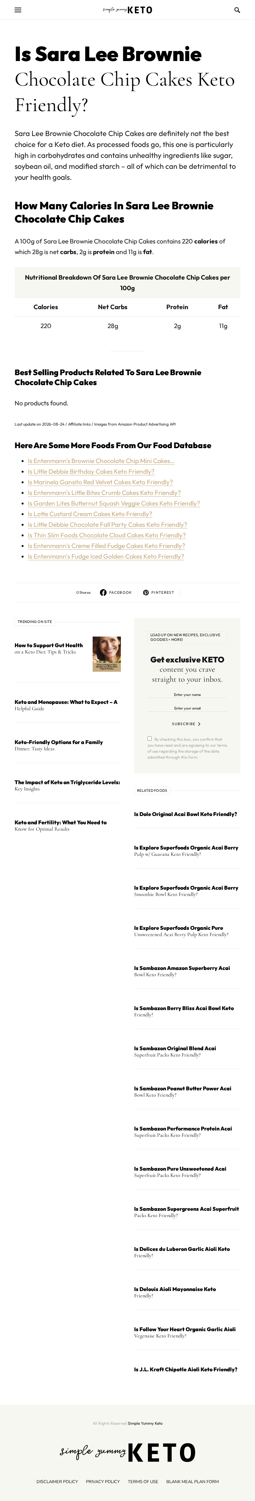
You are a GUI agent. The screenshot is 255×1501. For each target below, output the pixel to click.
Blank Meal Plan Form (192, 1482)
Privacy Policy (103, 1482)
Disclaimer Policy (57, 1482)
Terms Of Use (143, 1482)
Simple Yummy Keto (145, 1423)
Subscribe (183, 723)
